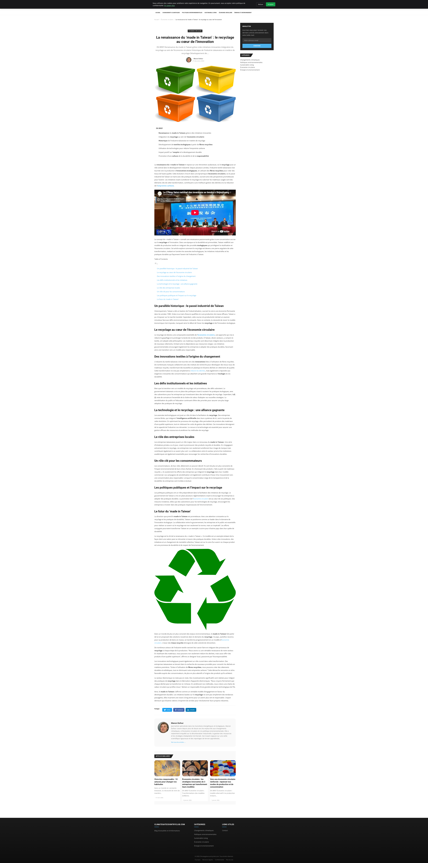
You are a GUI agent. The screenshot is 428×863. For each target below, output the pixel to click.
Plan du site (229, 860)
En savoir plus (169, 5)
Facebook (180, 710)
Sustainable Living (211, 12)
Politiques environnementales (192, 12)
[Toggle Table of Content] (156, 264)
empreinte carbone (165, 186)
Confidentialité (219, 860)
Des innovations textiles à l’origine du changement (176, 276)
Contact (225, 830)
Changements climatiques (171, 12)
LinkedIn (192, 710)
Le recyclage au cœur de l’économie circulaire (174, 272)
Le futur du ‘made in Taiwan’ (168, 299)
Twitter (168, 710)
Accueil (157, 12)
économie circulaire (206, 335)
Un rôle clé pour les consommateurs (171, 291)
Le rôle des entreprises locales (168, 288)
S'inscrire (256, 46)
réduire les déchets (198, 371)
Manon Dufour (177, 723)
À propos (197, 860)
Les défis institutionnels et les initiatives (172, 280)
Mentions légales (207, 860)
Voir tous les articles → (178, 742)
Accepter (271, 4)
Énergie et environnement (243, 12)
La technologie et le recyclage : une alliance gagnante (177, 284)
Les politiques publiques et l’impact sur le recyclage (176, 295)
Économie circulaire (225, 12)
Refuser (260, 4)
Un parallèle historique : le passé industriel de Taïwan (177, 268)
